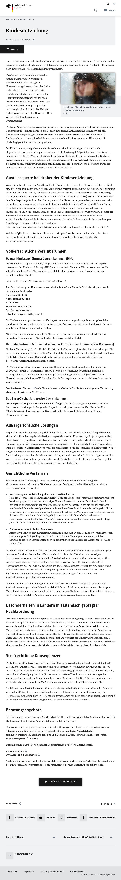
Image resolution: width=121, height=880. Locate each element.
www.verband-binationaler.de (21, 754)
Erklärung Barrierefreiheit (52, 871)
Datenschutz (11, 871)
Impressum (29, 871)
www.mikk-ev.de (15, 750)
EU (32, 349)
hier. (60, 281)
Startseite (10, 19)
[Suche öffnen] (94, 9)
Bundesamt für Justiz (21, 388)
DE (108, 4)
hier (103, 227)
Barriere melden (77, 871)
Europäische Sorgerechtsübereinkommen (32, 403)
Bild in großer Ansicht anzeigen (88, 88)
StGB (13, 666)
